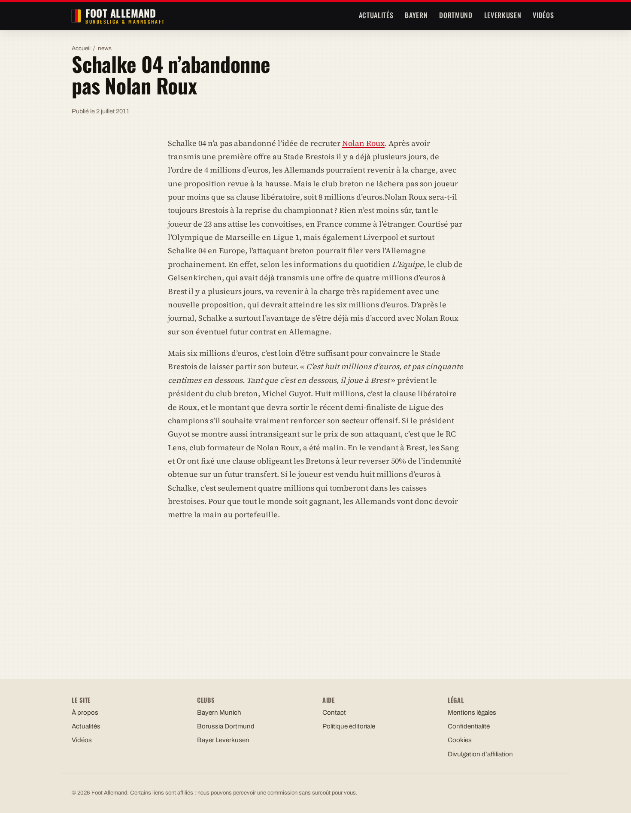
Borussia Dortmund (226, 726)
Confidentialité (469, 726)
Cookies (460, 740)
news (105, 48)
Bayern (416, 15)
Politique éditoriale (348, 726)
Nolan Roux (363, 143)
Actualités (376, 15)
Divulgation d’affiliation (480, 754)
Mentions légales (472, 712)
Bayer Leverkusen (223, 740)
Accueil (81, 48)
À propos (85, 712)
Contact (334, 712)
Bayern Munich (219, 712)
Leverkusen (502, 15)
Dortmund (455, 15)
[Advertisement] (315, 592)
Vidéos (543, 15)
